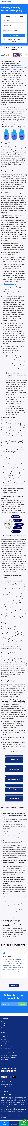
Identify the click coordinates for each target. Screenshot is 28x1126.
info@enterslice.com (6, 1089)
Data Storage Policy (6, 1050)
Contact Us (4, 1037)
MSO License (4, 1064)
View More (14, 990)
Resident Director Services (8, 1062)
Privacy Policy (5, 1046)
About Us (3, 1026)
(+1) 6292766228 (5, 1091)
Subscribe (22, 1009)
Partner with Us (5, 1035)
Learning (3, 1028)
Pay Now (3, 1044)
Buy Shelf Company (6, 1069)
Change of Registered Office (9, 1060)
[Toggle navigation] (26, 2)
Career (3, 1030)
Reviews (3, 1032)
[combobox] (5, 30)
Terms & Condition (6, 1053)
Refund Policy (5, 1048)
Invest (2, 1066)
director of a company (10, 288)
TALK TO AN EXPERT (14, 35)
